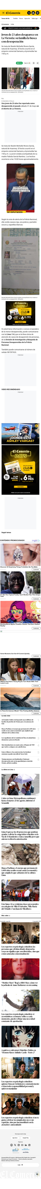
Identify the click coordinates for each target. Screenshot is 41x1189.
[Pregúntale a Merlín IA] (37, 1174)
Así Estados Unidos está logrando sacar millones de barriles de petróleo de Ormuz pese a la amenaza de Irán (18, 722)
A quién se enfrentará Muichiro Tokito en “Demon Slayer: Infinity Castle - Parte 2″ (18, 1051)
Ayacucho (27, 18)
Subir (19, 1165)
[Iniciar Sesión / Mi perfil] (37, 13)
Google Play (25, 1138)
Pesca (21, 18)
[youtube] (22, 1145)
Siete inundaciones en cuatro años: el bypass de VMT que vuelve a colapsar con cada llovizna (18, 746)
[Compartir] (37, 63)
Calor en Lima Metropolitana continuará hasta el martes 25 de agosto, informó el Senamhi (18, 800)
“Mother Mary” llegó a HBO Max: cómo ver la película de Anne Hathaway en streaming (19, 983)
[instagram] (18, 1145)
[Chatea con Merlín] (29, 13)
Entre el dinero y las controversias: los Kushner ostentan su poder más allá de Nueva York (16, 753)
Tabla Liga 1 (35, 18)
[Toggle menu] (3, 13)
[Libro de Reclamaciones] (25, 1150)
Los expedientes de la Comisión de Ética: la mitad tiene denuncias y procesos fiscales (19, 739)
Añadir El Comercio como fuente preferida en (20, 28)
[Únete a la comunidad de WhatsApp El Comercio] (19, 63)
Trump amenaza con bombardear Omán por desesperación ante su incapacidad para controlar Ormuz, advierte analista (17, 761)
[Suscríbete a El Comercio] (33, 13)
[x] (15, 1145)
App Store (15, 1138)
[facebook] (11, 1145)
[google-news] (29, 1145)
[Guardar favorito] (33, 63)
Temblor (15, 18)
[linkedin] (26, 1145)
